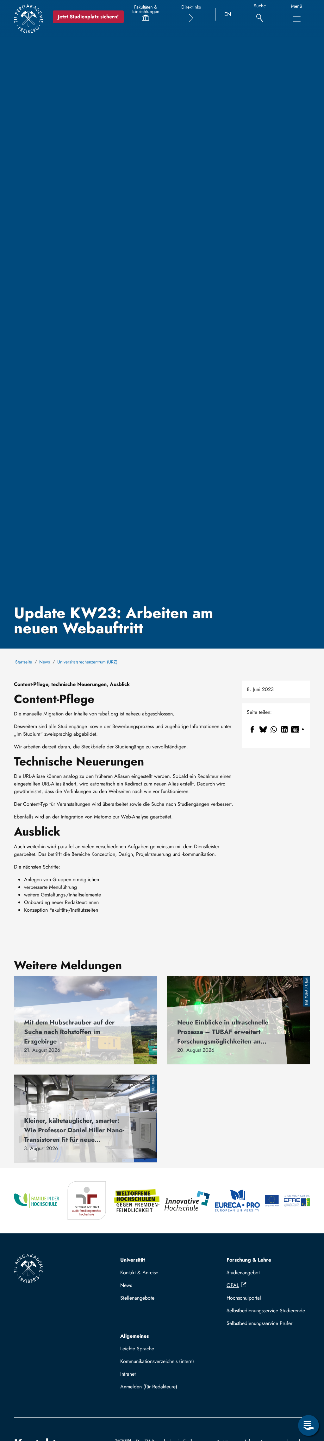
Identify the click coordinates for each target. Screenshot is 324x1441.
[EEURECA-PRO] (237, 1200)
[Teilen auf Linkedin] (284, 729)
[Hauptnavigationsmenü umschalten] (296, 19)
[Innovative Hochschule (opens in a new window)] (187, 1200)
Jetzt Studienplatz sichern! (88, 16)
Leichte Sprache (137, 1348)
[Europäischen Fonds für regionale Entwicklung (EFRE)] (287, 1200)
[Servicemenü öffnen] (308, 1425)
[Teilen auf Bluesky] (263, 729)
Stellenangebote (137, 1298)
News (44, 662)
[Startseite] (28, 19)
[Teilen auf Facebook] (252, 729)
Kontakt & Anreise (139, 1272)
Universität (132, 1259)
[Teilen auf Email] (295, 729)
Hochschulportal (244, 1298)
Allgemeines (134, 1336)
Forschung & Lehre (249, 1259)
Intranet (128, 1374)
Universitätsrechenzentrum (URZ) (87, 662)
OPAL (233, 1285)
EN (227, 14)
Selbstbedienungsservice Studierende (266, 1310)
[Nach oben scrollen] (308, 1399)
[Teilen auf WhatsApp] (274, 729)
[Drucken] (303, 729)
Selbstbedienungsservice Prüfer (259, 1323)
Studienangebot (243, 1272)
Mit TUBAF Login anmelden (153, 1388)
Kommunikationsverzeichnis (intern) (157, 1361)
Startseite (23, 662)
